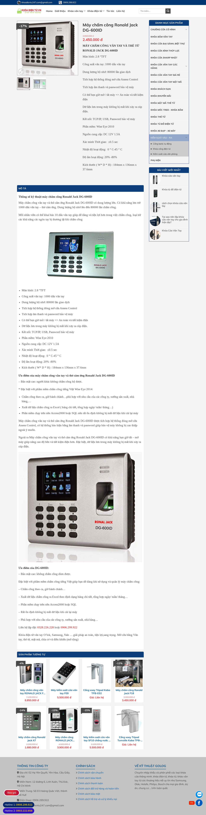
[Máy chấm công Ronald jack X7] (31, 720)
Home (49, 10)
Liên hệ (120, 10)
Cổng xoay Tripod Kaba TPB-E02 (96, 692)
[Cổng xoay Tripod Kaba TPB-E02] (96, 673)
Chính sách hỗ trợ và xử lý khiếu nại (97, 799)
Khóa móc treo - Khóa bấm (167, 110)
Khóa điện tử (94, 10)
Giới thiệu (60, 10)
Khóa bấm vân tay (162, 36)
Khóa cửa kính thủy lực (165, 50)
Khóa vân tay (75, 10)
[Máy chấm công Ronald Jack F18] (129, 673)
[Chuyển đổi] (186, 29)
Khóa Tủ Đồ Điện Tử (162, 124)
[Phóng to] (21, 72)
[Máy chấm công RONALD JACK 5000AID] (64, 720)
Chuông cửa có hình (163, 29)
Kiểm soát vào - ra (161, 137)
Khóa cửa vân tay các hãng (164, 66)
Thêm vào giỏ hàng (114, 177)
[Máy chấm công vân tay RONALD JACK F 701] (31, 673)
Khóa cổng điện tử (161, 149)
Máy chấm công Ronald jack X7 (31, 739)
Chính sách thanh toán (90, 783)
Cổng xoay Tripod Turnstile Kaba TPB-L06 (129, 739)
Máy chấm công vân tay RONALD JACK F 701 (31, 692)
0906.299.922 (69, 2)
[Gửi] (168, 11)
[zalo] (199, 794)
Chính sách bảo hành (89, 777)
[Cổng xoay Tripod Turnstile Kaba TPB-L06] (129, 720)
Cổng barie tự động (162, 143)
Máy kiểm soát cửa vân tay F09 (64, 692)
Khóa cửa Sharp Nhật (164, 57)
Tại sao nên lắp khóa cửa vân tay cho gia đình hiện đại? (175, 220)
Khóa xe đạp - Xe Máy (163, 130)
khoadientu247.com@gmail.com (37, 2)
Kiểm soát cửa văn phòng (165, 154)
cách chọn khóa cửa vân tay (174, 204)
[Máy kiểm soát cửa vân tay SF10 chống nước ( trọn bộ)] (96, 720)
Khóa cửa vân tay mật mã (166, 82)
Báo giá (11, 792)
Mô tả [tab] (22, 188)
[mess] (199, 803)
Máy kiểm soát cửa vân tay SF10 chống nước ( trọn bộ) (96, 739)
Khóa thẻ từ (158, 116)
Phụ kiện (156, 160)
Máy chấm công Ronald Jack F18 (129, 692)
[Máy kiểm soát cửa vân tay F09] (64, 673)
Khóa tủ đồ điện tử (171, 189)
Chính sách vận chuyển (90, 772)
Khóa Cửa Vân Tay (172, 230)
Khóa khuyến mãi (161, 96)
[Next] (73, 48)
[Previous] (22, 48)
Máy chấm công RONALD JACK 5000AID (64, 739)
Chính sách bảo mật (89, 793)
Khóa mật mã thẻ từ (163, 103)
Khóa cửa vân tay (171, 175)
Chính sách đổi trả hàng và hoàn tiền (98, 788)
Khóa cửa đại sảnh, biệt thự (168, 43)
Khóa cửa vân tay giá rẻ (165, 75)
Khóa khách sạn (161, 89)
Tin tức (110, 10)
